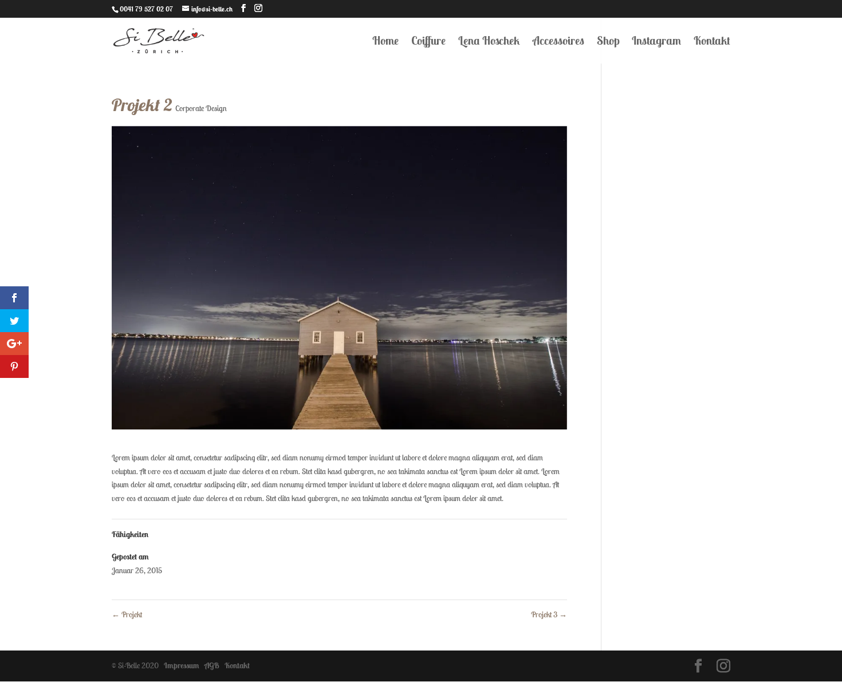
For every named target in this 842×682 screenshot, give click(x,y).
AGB (210, 665)
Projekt (127, 614)
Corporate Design (201, 108)
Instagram (656, 42)
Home (385, 42)
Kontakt (712, 42)
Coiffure (428, 42)
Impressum (179, 665)
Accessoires (558, 42)
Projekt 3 (549, 614)
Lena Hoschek (489, 42)
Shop (608, 42)
